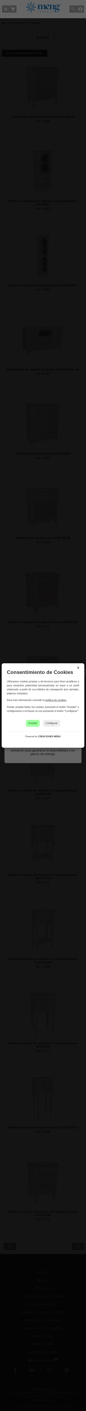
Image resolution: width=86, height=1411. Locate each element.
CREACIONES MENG (49, 736)
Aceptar (32, 723)
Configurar (52, 723)
